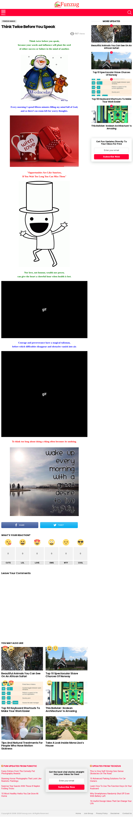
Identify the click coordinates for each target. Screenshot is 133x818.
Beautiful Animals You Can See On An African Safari (21, 675)
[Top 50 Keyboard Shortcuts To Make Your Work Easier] (22, 693)
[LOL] (49, 648)
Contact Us (127, 813)
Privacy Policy (102, 813)
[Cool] (5, 683)
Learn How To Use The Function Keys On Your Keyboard (111, 787)
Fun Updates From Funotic (20, 766)
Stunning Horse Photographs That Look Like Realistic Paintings (21, 779)
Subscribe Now (111, 156)
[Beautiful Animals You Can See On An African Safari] (22, 658)
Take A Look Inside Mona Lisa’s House (65, 744)
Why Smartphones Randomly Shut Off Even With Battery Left (109, 794)
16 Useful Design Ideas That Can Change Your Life (111, 802)
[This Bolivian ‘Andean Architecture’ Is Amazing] (66, 693)
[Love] (5, 648)
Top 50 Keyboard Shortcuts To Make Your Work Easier (20, 709)
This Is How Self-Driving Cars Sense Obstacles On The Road (107, 772)
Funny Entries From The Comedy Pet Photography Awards (18, 772)
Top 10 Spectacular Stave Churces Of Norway (62, 675)
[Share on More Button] (83, 525)
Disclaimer (115, 813)
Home (78, 813)
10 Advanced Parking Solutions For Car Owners (108, 779)
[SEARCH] (130, 12)
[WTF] (55, 648)
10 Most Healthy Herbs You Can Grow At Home (19, 794)
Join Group (88, 813)
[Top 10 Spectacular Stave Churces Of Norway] (66, 658)
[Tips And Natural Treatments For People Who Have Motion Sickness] (22, 728)
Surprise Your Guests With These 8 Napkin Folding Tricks (20, 787)
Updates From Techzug (106, 766)
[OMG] (11, 648)
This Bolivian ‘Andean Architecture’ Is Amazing (61, 709)
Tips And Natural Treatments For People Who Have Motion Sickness (22, 745)
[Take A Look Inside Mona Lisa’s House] (66, 728)
